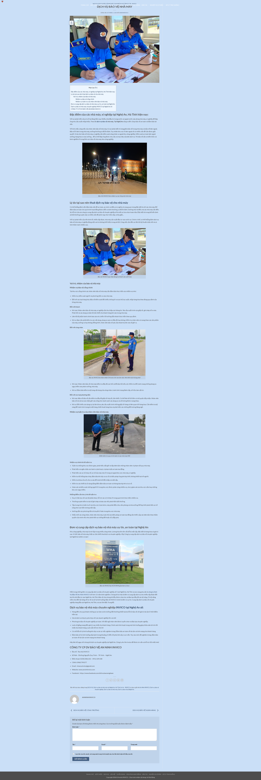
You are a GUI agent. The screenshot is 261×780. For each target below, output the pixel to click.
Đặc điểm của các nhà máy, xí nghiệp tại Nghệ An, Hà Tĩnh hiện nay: (93, 92)
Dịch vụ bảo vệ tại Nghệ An (126, 689)
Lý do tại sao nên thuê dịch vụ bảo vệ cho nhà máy (87, 94)
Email (104, 744)
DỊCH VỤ (102, 5)
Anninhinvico (123, 12)
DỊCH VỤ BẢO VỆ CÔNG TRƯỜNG (86, 710)
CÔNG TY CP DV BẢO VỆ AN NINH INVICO (86, 109)
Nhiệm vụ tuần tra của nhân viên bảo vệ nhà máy (92, 101)
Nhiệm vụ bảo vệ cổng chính (85, 99)
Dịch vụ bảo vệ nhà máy (111, 689)
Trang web (134, 744)
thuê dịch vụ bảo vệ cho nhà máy (109, 202)
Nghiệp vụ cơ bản (156, 5)
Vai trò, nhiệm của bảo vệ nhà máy (84, 96)
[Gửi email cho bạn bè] (114, 680)
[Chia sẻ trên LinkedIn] (122, 680)
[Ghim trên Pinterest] (118, 680)
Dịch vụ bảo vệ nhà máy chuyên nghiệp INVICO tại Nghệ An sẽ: (91, 106)
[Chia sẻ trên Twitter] (111, 680)
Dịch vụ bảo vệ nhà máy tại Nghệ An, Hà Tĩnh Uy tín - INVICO (112, 687)
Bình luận (75, 727)
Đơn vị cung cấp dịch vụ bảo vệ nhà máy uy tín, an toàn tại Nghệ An (93, 104)
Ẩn (96, 87)
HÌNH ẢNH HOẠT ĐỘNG (132, 5)
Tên (74, 744)
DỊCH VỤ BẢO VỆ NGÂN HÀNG (144, 710)
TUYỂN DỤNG (118, 5)
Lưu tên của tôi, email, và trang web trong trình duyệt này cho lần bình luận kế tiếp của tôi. (104, 754)
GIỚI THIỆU (94, 5)
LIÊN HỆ (110, 5)
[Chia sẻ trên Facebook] (107, 680)
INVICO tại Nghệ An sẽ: (130, 607)
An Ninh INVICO (145, 687)
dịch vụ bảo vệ (102, 121)
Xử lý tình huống (172, 5)
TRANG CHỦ (85, 5)
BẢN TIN (144, 5)
